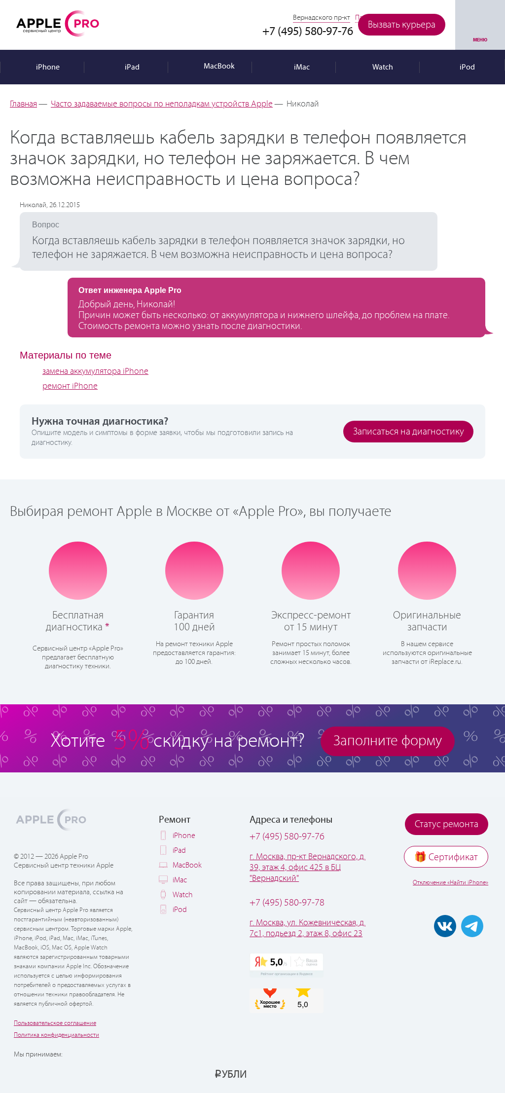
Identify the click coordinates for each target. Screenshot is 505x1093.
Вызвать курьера (401, 25)
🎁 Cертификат (446, 857)
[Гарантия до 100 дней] (194, 569)
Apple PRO (58, 23)
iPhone (184, 836)
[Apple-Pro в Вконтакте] (445, 926)
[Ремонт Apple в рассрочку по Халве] (447, 1074)
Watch (183, 895)
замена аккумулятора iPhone (95, 371)
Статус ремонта (446, 824)
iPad (179, 850)
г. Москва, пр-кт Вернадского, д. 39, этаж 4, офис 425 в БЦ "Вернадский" (307, 867)
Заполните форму (387, 741)
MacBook (187, 865)
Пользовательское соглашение (55, 1023)
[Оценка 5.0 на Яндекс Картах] (287, 965)
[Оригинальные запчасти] (427, 569)
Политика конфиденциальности (56, 1035)
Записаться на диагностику (408, 432)
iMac (180, 880)
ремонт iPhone (70, 386)
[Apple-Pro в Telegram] (472, 926)
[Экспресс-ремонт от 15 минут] (310, 570)
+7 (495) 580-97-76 (287, 837)
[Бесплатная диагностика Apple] (78, 569)
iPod (180, 910)
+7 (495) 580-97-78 (287, 903)
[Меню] (480, 25)
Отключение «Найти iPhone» (450, 882)
